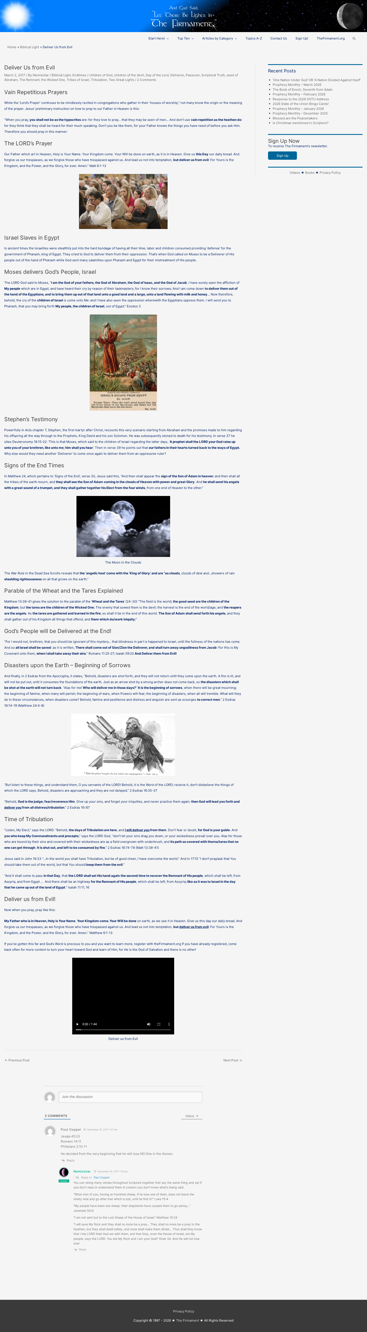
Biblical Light (61, 75)
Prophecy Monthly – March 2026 (297, 85)
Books (310, 173)
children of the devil (129, 75)
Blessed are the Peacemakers (295, 118)
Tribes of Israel (78, 80)
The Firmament (187, 1320)
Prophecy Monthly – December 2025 (300, 113)
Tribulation (99, 80)
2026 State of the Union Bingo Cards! (301, 104)
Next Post (232, 1060)
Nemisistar (82, 1171)
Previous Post (17, 1060)
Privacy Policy (330, 173)
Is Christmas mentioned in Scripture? (301, 123)
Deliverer (177, 75)
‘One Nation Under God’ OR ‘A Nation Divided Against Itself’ (317, 80)
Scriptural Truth (213, 75)
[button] (354, 39)
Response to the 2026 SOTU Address (301, 99)
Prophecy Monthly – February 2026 (299, 94)
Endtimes (79, 75)
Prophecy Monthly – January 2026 (298, 109)
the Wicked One (53, 80)
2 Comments (146, 80)
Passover (193, 75)
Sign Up (282, 156)
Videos (295, 173)
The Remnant (29, 80)
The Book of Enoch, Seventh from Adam (303, 90)
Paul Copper (102, 1177)
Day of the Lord (157, 75)
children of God (100, 75)
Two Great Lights (121, 80)
